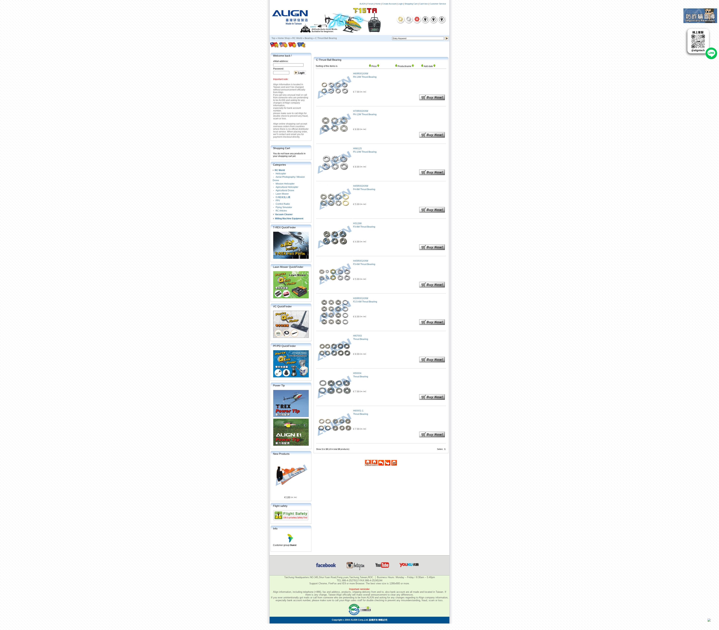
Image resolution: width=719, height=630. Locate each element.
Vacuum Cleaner (284, 214)
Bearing (309, 38)
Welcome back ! (282, 55)
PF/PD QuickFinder (284, 345)
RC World (297, 38)
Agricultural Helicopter (287, 187)
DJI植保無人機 (283, 197)
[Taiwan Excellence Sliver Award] (408, 19)
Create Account (389, 4)
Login (400, 4)
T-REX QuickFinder (284, 227)
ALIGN (363, 4)
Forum (370, 4)
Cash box (423, 4)
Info (275, 528)
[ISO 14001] (433, 19)
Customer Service (438, 4)
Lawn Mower (282, 194)
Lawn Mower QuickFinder (288, 266)
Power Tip (279, 385)
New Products (281, 453)
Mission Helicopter (285, 183)
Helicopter (281, 173)
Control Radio (283, 204)
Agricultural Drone (285, 190)
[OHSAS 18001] (441, 19)
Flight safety (280, 505)
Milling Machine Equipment (289, 218)
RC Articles (281, 210)
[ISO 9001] (425, 19)
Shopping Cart (410, 4)
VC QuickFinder (282, 306)
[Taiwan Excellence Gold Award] (400, 19)
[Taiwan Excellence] (417, 19)
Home (377, 4)
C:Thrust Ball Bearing (326, 38)
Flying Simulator (284, 207)
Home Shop (284, 38)
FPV (278, 200)
